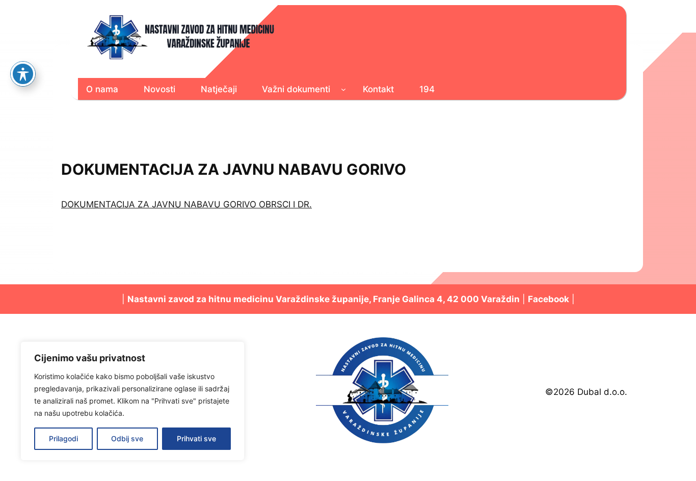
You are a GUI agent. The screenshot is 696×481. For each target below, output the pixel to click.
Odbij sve (127, 438)
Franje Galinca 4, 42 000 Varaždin (446, 299)
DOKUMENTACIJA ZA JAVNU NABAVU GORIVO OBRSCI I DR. (186, 204)
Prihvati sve (196, 438)
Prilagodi (63, 438)
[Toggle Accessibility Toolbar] (23, 74)
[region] (132, 401)
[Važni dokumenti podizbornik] (343, 88)
